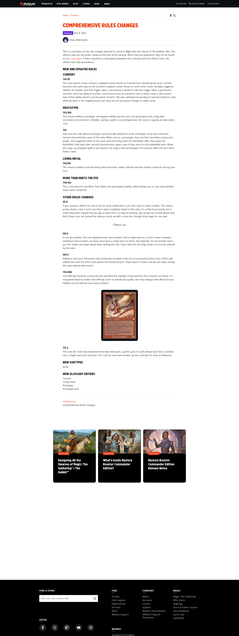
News (107, 3)
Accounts (214, 3)
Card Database (198, 3)
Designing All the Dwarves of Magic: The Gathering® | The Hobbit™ (74, 468)
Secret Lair (178, 614)
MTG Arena (62, 4)
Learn (86, 4)
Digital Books (118, 603)
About (145, 596)
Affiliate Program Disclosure (151, 616)
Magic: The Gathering (184, 596)
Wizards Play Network (153, 610)
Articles (115, 596)
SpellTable (178, 618)
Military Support (120, 614)
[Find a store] (95, 598)
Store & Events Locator (185, 607)
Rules (114, 610)
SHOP (96, 3)
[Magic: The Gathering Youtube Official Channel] (78, 627)
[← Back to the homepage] (28, 3)
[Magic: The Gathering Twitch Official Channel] (66, 627)
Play (75, 4)
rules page (76, 58)
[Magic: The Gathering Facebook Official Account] (42, 627)
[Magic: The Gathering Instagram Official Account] (90, 627)
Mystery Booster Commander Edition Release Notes (164, 468)
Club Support (119, 600)
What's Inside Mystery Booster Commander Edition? (119, 468)
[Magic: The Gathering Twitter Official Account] (54, 627)
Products (46, 4)
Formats (116, 607)
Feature (75, 15)
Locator (182, 3)
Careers (146, 603)
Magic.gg (177, 603)
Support (146, 607)
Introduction (69, 401)
